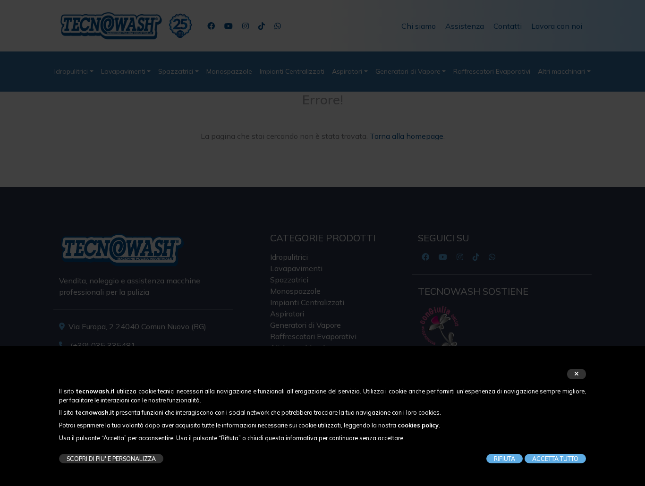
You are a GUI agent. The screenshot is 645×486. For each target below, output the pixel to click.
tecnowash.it (95, 391)
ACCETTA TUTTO (555, 458)
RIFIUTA (504, 458)
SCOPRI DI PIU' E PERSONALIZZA (111, 458)
